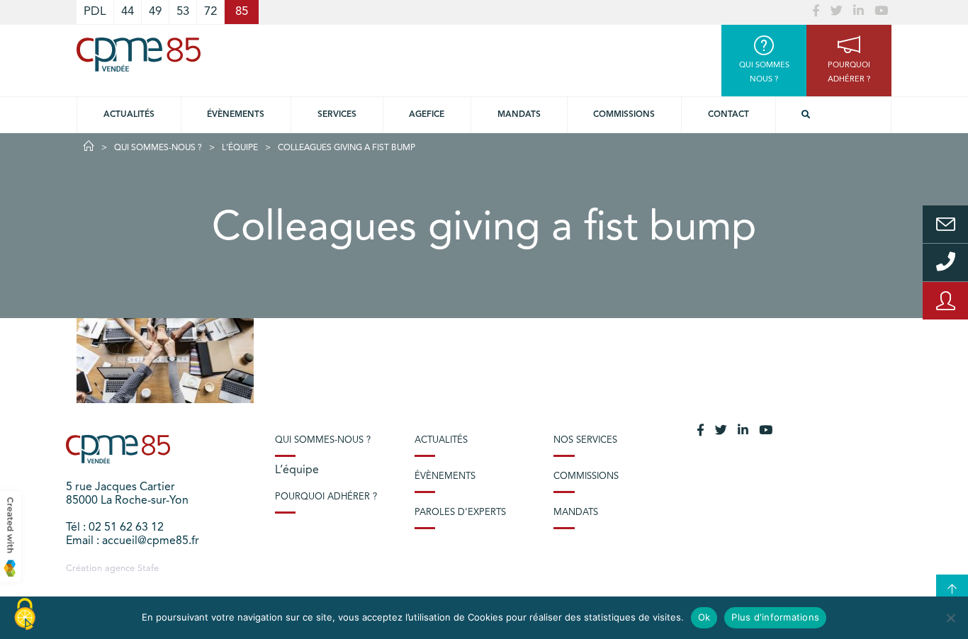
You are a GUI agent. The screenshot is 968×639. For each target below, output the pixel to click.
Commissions (624, 115)
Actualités (128, 115)
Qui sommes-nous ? (158, 148)
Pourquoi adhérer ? (326, 497)
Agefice (426, 115)
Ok (704, 617)
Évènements (235, 115)
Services (336, 115)
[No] (950, 618)
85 (241, 12)
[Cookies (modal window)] (25, 615)
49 (155, 12)
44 (127, 12)
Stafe (148, 568)
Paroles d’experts (460, 512)
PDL (95, 12)
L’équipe (297, 470)
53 (182, 12)
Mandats (519, 115)
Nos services (585, 440)
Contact (728, 115)
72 (210, 12)
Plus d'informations (775, 617)
